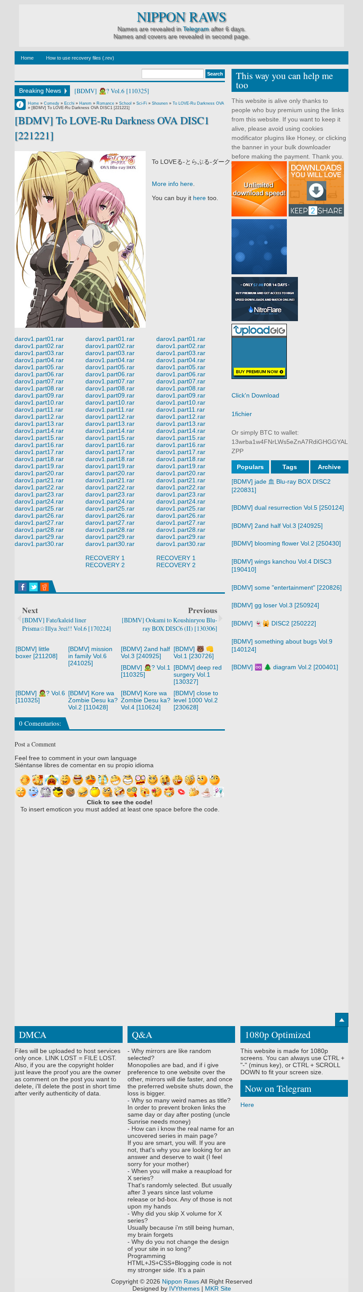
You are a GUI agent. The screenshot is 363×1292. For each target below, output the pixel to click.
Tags (289, 466)
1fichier (242, 413)
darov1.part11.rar (39, 409)
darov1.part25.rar (39, 508)
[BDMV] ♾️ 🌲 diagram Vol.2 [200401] (285, 667)
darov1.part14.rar (39, 430)
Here (247, 1104)
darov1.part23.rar (39, 494)
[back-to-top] (341, 1020)
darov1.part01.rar (39, 338)
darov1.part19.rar (39, 466)
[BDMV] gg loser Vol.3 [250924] (275, 605)
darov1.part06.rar (39, 374)
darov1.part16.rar (39, 444)
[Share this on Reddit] (44, 587)
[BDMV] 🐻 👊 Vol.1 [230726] (194, 652)
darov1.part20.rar (39, 473)
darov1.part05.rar (39, 367)
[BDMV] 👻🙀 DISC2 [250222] (274, 623)
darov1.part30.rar (39, 543)
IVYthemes (184, 1288)
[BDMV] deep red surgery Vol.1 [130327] (198, 674)
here (199, 197)
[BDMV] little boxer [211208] (36, 652)
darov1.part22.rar (39, 487)
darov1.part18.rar (39, 458)
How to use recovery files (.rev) (80, 58)
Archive (329, 466)
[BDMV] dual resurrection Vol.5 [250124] (288, 507)
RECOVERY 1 (105, 557)
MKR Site (218, 1288)
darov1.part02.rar (39, 345)
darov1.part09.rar (39, 395)
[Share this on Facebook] (22, 587)
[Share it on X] (33, 587)
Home (27, 58)
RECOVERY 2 (105, 564)
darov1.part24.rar (39, 501)
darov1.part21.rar (39, 480)
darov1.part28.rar (39, 529)
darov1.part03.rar (39, 352)
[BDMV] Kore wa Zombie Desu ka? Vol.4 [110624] (145, 700)
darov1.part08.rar (39, 388)
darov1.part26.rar (39, 515)
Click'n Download (255, 395)
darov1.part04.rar (39, 360)
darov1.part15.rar (39, 437)
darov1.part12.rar (39, 416)
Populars (250, 466)
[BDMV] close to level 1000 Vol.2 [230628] (196, 700)
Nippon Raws (181, 17)
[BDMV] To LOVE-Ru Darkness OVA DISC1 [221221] (112, 127)
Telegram (196, 28)
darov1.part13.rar (39, 423)
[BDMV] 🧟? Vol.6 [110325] (111, 91)
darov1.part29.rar (39, 536)
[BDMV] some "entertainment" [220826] (287, 587)
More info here (172, 183)
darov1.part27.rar (39, 522)
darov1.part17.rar (39, 451)
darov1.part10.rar (39, 402)
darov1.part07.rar (39, 381)
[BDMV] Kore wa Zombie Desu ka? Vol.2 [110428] (93, 700)
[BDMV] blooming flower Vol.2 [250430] (286, 543)
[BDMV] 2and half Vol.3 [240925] (145, 652)
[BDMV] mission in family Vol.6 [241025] (90, 656)
